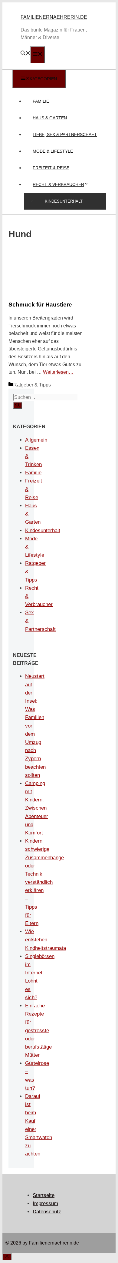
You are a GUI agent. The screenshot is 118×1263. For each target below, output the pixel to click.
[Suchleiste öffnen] (25, 53)
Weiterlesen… (58, 372)
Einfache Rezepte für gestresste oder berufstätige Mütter (38, 1030)
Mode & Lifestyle (53, 151)
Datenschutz (47, 1212)
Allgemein (36, 440)
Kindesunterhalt (64, 201)
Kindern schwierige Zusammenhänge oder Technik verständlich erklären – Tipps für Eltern (44, 882)
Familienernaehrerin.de (54, 17)
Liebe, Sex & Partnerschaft (65, 134)
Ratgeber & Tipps (32, 384)
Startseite (43, 1195)
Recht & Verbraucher (58, 184)
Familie (41, 101)
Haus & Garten (50, 117)
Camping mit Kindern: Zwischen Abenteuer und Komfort (36, 808)
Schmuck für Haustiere (40, 304)
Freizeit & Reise (51, 167)
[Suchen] (17, 405)
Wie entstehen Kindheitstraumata (45, 940)
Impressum (45, 1203)
